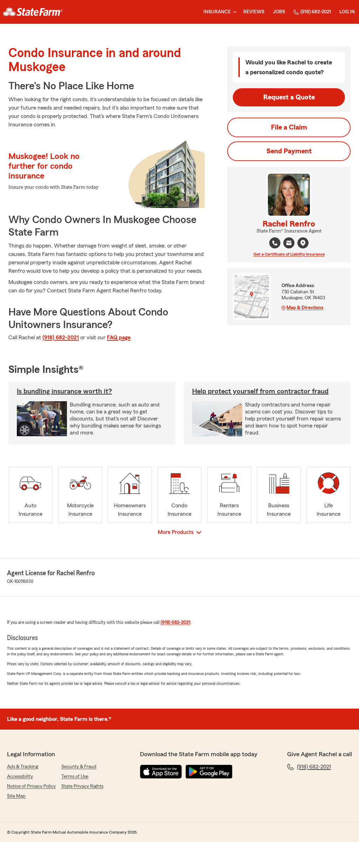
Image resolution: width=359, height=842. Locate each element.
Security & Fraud (78, 766)
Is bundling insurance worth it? (64, 391)
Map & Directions (304, 307)
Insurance (217, 11)
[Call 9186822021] (274, 243)
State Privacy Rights (82, 786)
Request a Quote (289, 97)
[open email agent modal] (288, 243)
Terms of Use (74, 776)
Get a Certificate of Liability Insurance (289, 254)
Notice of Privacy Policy (31, 786)
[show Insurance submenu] (233, 12)
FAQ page (118, 337)
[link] (33, 12)
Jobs (279, 11)
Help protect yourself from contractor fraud (260, 391)
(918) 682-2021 (315, 11)
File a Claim (289, 127)
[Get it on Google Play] (208, 772)
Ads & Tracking (22, 766)
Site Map (16, 796)
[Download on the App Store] (161, 772)
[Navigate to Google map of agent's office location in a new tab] (303, 243)
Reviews (253, 11)
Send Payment (289, 151)
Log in (347, 11)
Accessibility (20, 776)
